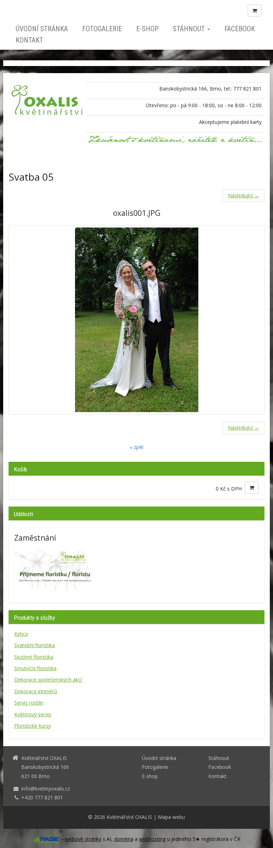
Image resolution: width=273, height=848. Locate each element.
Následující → (243, 195)
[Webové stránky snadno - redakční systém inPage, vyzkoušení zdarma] (46, 839)
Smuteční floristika (35, 668)
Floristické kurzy (32, 725)
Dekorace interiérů (35, 691)
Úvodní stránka (42, 28)
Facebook (239, 28)
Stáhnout (190, 28)
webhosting (152, 839)
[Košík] (255, 11)
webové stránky (83, 839)
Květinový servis (32, 714)
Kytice (21, 633)
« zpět (137, 447)
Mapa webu (171, 817)
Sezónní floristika (33, 656)
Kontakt (29, 40)
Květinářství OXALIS (129, 817)
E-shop (147, 28)
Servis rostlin (28, 702)
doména (123, 839)
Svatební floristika (34, 645)
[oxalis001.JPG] (136, 320)
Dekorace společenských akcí (48, 679)
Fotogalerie (102, 28)
